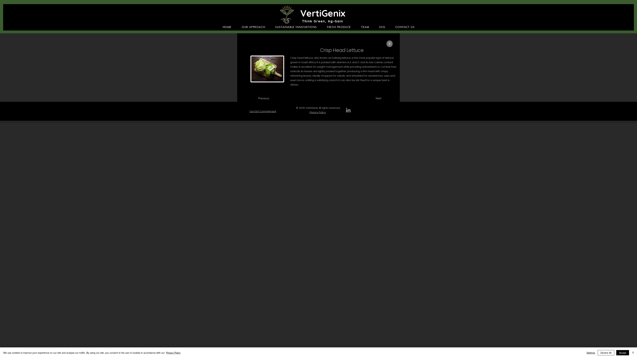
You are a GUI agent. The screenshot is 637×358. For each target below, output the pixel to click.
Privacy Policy (173, 352)
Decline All (606, 352)
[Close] (633, 352)
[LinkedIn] (348, 110)
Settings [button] (591, 352)
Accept (622, 352)
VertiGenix (322, 13)
